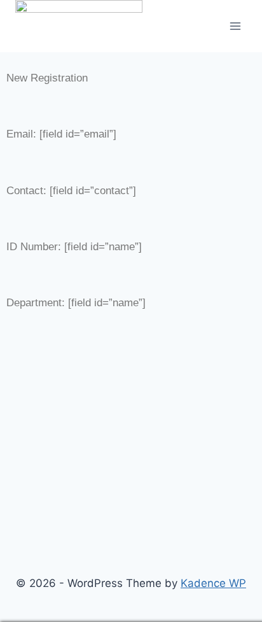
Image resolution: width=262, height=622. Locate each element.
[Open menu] (235, 26)
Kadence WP (213, 583)
